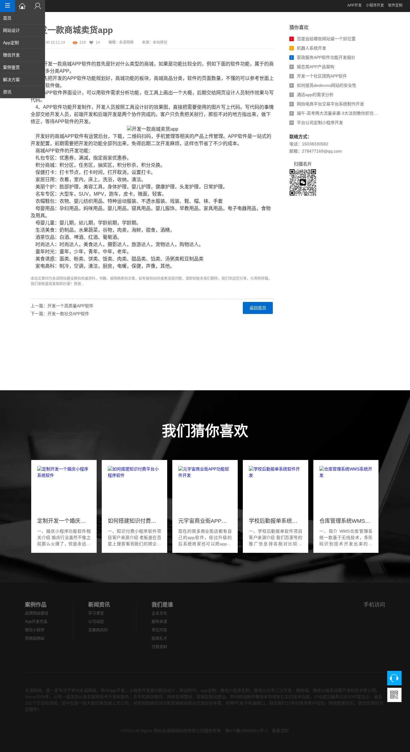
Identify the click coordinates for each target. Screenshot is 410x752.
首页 (7, 18)
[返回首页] (22, 6)
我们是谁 (162, 605)
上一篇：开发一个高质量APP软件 (62, 305)
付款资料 (159, 646)
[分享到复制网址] (34, 367)
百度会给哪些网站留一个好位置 (323, 38)
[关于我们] (37, 6)
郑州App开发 (113, 690)
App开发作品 (36, 621)
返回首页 (257, 308)
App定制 (11, 42)
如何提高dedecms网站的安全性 (323, 85)
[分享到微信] (34, 353)
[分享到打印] (34, 374)
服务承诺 (159, 621)
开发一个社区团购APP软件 (319, 76)
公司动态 (96, 621)
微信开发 (11, 55)
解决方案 (11, 79)
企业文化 (159, 613)
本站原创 (160, 42)
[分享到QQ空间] (34, 360)
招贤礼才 (159, 638)
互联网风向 (98, 630)
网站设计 (11, 30)
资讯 (7, 92)
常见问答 (159, 630)
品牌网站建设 (36, 613)
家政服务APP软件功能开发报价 (323, 57)
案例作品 (36, 605)
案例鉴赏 (11, 67)
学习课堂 (96, 613)
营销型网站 (34, 638)
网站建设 (66, 278)
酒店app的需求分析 (312, 94)
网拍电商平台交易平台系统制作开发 (327, 104)
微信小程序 (34, 630)
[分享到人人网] (34, 345)
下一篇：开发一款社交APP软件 (60, 313)
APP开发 (354, 5)
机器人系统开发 (308, 48)
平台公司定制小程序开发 (316, 122)
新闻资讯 (99, 605)
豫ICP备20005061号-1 (246, 730)
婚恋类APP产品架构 (312, 66)
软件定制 (395, 5)
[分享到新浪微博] (34, 331)
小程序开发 (375, 5)
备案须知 (280, 730)
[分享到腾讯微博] (34, 338)
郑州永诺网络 (83, 690)
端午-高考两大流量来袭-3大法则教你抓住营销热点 (335, 113)
